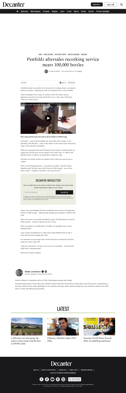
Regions (55, 11)
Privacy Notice (67, 196)
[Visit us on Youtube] (52, 379)
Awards (91, 11)
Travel (69, 11)
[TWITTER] (43, 271)
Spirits (76, 11)
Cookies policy (63, 370)
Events (83, 11)
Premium (46, 11)
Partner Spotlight (102, 11)
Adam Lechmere (55, 71)
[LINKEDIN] (46, 271)
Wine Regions (48, 54)
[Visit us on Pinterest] (58, 379)
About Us (36, 370)
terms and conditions (87, 370)
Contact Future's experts (48, 370)
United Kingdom (73, 54)
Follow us (64, 82)
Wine (40, 54)
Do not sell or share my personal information (63, 373)
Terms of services (42, 196)
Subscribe (96, 4)
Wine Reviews (35, 11)
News (80, 71)
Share (25, 82)
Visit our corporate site (87, 384)
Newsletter (72, 82)
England (84, 54)
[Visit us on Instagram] (63, 379)
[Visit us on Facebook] (47, 379)
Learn (62, 11)
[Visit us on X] (41, 379)
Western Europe (60, 54)
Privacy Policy (74, 370)
